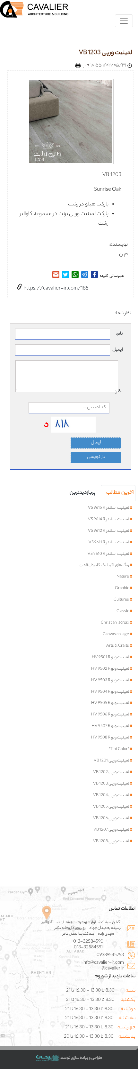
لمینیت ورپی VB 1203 (105, 53)
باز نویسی (96, 457)
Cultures (122, 599)
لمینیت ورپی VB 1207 (111, 830)
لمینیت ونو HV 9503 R (110, 680)
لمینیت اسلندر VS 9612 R (109, 531)
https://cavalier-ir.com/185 (55, 288)
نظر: (120, 391)
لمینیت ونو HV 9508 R (110, 737)
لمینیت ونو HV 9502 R (110, 669)
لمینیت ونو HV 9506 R (110, 714)
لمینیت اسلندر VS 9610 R (109, 554)
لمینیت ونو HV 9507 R (110, 726)
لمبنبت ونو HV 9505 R (110, 703)
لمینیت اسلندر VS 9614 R (109, 519)
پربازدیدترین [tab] (82, 493)
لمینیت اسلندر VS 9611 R (109, 542)
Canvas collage (116, 634)
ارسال (96, 443)
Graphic (122, 588)
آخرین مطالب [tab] (120, 493)
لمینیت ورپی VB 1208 (111, 841)
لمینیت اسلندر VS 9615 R (109, 508)
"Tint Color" (119, 749)
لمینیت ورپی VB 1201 (112, 760)
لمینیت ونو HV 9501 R (111, 657)
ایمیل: (117, 350)
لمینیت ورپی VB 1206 (111, 818)
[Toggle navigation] (124, 20)
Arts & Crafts (118, 646)
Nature (123, 576)
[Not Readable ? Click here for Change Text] (46, 425)
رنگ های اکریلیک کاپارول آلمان (105, 565)
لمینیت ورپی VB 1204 (111, 795)
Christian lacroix (115, 622)
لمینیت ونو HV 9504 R (110, 692)
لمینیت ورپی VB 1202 (111, 772)
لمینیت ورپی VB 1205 (111, 806)
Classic (123, 611)
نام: (119, 334)
